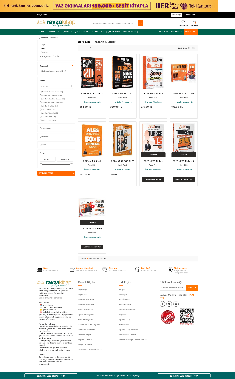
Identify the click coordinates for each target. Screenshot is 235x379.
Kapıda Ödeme (85, 339)
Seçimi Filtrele (46, 173)
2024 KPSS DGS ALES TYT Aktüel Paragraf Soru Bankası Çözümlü (122, 161)
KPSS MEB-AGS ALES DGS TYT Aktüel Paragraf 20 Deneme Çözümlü (92, 93)
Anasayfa (44, 38)
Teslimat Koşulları (86, 299)
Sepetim (122, 314)
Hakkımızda (124, 324)
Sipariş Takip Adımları (128, 329)
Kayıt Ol (192, 287)
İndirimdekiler (125, 304)
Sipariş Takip (124, 319)
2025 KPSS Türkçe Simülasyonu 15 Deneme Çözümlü (153, 161)
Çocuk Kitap (114, 31)
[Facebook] (162, 304)
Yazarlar (163, 31)
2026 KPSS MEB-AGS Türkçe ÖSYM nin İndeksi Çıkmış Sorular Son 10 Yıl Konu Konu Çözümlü (122, 93)
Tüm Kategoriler (47, 31)
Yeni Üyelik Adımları (127, 334)
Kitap (42, 44)
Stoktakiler (46, 128)
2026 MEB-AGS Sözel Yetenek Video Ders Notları (184, 93)
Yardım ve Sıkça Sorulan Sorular (133, 339)
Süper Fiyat (190, 31)
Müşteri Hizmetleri (127, 309)
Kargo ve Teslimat (86, 344)
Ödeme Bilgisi (84, 334)
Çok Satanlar (82, 31)
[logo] (56, 23)
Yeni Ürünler (124, 299)
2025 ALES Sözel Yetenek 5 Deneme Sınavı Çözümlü (92, 161)
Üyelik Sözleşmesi (86, 314)
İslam (43, 48)
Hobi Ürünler (129, 31)
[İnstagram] (176, 304)
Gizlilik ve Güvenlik (86, 329)
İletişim (122, 289)
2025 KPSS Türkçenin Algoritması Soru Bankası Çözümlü (184, 161)
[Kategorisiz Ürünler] (50, 56)
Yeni (44, 145)
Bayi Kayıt (82, 294)
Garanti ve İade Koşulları (89, 324)
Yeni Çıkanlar (65, 31)
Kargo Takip (42, 14)
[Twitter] (169, 304)
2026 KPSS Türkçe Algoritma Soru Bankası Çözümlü (153, 93)
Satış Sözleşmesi (85, 319)
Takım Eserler (98, 31)
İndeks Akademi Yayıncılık (92, 102)
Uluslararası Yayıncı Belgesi (90, 349)
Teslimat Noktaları (86, 304)
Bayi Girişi (82, 289)
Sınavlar (44, 52)
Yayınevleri (176, 31)
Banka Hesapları (85, 309)
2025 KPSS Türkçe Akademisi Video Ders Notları (92, 228)
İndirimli (45, 136)
